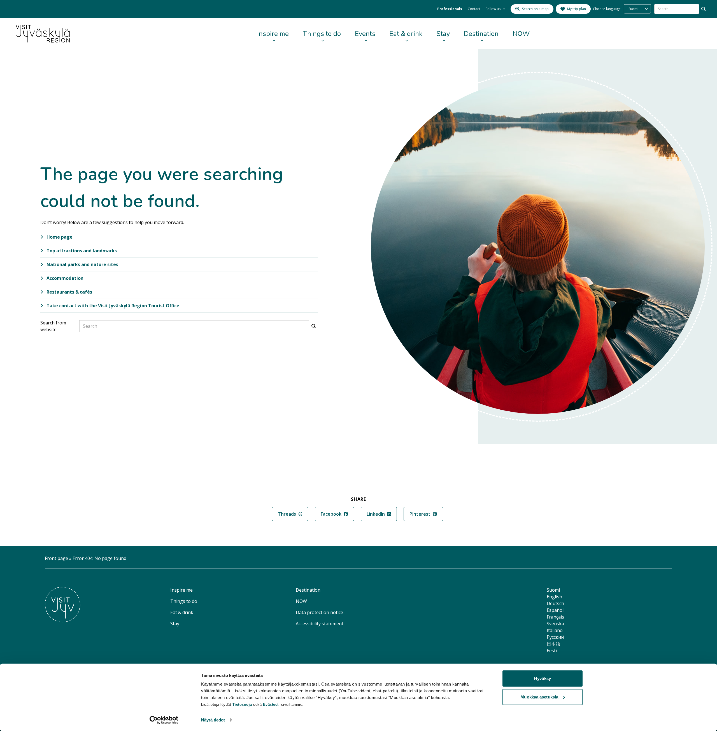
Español (555, 610)
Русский (555, 637)
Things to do (322, 33)
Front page (56, 558)
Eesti (552, 650)
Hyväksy (542, 678)
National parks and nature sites (81, 264)
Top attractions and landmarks (81, 251)
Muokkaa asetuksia (539, 696)
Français (555, 617)
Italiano (555, 630)
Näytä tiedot (213, 720)
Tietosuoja (242, 704)
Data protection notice (319, 612)
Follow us (493, 8)
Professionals (449, 8)
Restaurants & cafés (68, 292)
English (554, 597)
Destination (481, 33)
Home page (59, 237)
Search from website (53, 326)
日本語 (553, 644)
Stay (443, 33)
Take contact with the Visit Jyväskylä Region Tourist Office (112, 306)
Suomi (553, 590)
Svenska (555, 624)
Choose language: (607, 8)
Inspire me (273, 33)
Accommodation (64, 278)
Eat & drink (405, 33)
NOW (521, 33)
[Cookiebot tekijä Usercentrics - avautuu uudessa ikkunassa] (163, 720)
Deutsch (555, 603)
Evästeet (271, 704)
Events (365, 33)
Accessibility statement (319, 624)
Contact (474, 8)
